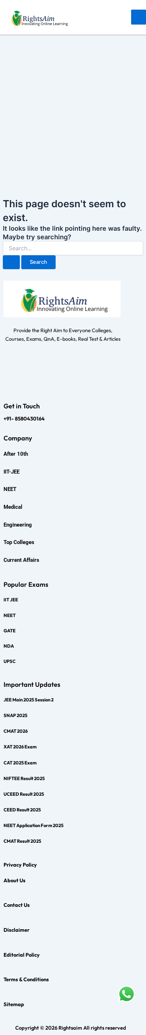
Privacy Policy (20, 864)
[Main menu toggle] (138, 17)
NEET (10, 615)
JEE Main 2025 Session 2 (29, 699)
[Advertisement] (73, 112)
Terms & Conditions (26, 979)
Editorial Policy (22, 954)
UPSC (10, 661)
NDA (9, 646)
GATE (10, 630)
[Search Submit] (11, 262)
